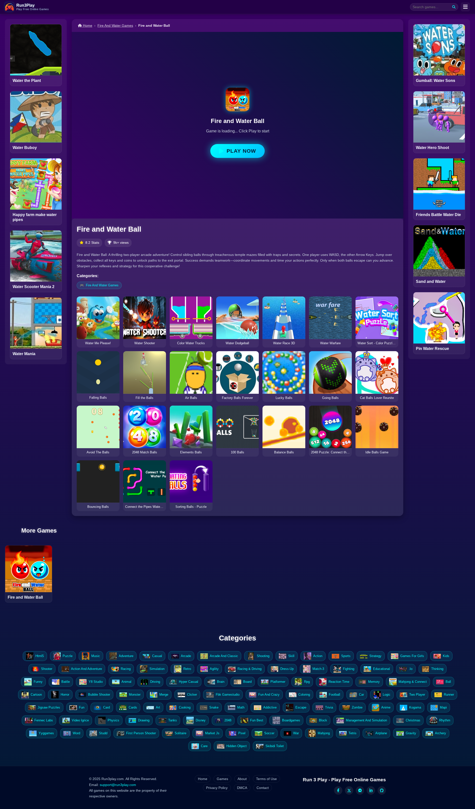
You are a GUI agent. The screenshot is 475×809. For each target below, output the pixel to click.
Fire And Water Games (115, 25)
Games (222, 779)
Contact (263, 788)
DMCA (242, 788)
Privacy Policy (217, 788)
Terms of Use (266, 779)
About (242, 779)
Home (87, 25)
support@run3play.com (118, 785)
